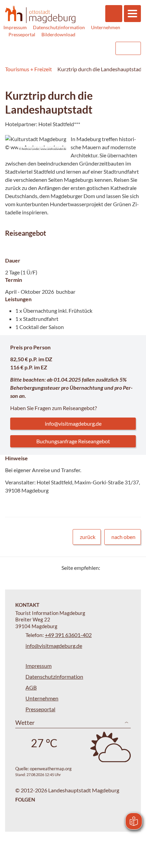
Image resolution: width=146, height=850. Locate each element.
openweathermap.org (51, 768)
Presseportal (21, 34)
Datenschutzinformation (59, 27)
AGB (31, 687)
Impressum (15, 27)
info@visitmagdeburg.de (73, 423)
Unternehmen (105, 27)
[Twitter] (108, 567)
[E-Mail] (125, 567)
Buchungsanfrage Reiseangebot (73, 441)
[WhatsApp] (133, 567)
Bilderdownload (58, 34)
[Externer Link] (67, 48)
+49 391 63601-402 (68, 635)
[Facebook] (116, 567)
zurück (87, 537)
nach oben (123, 537)
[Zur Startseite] (40, 14)
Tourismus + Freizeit (28, 69)
